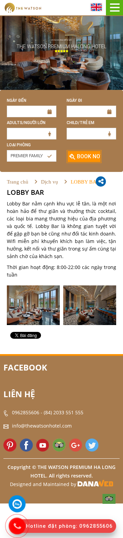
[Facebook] (26, 445)
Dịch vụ (49, 182)
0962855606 (25, 412)
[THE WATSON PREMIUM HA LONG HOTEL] (22, 7)
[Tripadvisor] (59, 445)
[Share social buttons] (101, 181)
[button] (31, 156)
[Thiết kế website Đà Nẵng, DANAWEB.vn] (95, 484)
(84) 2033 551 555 (63, 412)
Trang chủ (17, 182)
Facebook (25, 367)
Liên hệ (19, 394)
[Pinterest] (9, 445)
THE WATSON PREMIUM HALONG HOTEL (61, 46)
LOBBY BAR (85, 182)
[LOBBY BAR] (33, 305)
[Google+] (75, 445)
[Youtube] (42, 445)
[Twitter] (91, 445)
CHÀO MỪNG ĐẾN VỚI (61, 40)
